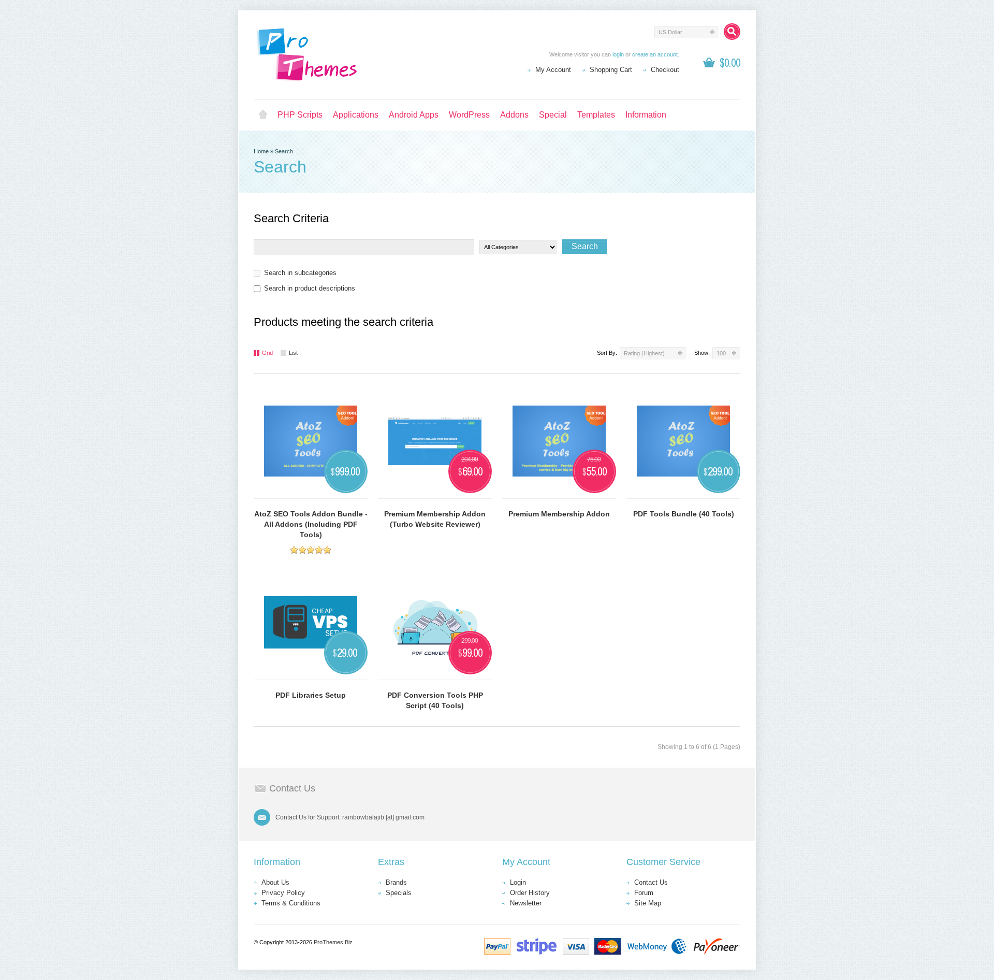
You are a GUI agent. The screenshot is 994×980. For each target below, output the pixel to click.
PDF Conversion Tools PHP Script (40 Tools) (435, 700)
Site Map (647, 903)
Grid (267, 353)
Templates (596, 114)
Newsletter (526, 903)
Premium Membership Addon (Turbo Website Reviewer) (435, 519)
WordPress (469, 114)
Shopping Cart (611, 70)
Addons (514, 114)
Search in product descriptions (309, 288)
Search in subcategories (300, 273)
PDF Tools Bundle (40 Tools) (683, 514)
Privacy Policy (283, 893)
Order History (530, 893)
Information (645, 114)
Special (553, 114)
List (293, 353)
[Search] (732, 31)
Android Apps (413, 114)
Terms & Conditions (290, 903)
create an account (655, 54)
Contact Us (651, 882)
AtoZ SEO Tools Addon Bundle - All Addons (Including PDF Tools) (311, 524)
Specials (399, 893)
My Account (553, 70)
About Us (275, 882)
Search (284, 151)
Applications (355, 114)
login (618, 54)
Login (518, 882)
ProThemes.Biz (333, 942)
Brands (396, 882)
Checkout (665, 70)
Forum (643, 893)
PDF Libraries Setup (310, 695)
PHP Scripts (300, 114)
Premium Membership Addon (559, 514)
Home (263, 115)
